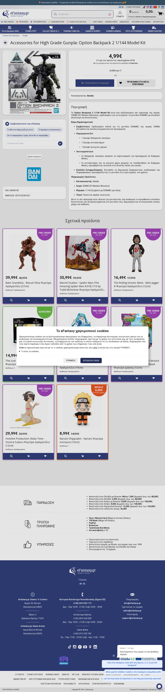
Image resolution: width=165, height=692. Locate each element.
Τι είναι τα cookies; (30, 351)
